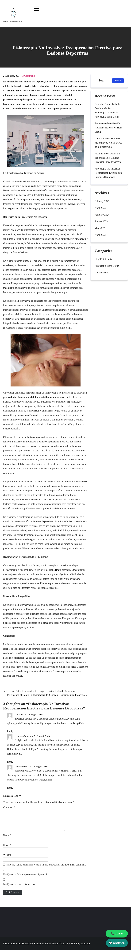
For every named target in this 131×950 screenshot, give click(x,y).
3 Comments (28, 75)
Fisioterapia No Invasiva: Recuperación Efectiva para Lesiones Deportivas (108, 172)
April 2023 (100, 234)
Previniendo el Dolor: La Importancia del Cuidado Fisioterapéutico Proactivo (47, 695)
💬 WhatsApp (117, 943)
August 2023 (101, 221)
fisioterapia (13, 90)
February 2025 (102, 201)
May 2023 (100, 228)
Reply (10, 731)
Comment (9, 807)
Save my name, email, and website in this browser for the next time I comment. (46, 864)
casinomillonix (22, 736)
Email (7, 845)
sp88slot (19, 714)
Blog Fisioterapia (103, 259)
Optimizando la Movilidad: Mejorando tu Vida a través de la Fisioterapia (108, 142)
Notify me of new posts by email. (20, 884)
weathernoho (21, 766)
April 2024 (100, 208)
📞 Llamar (117, 933)
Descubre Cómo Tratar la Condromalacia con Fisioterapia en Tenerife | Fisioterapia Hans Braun (107, 110)
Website (7, 854)
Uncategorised (102, 272)
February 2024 (102, 214)
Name (7, 835)
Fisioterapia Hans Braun (49, 569)
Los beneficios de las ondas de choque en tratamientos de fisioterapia (39, 691)
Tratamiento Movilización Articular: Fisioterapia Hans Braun (108, 127)
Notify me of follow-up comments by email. (25, 874)
